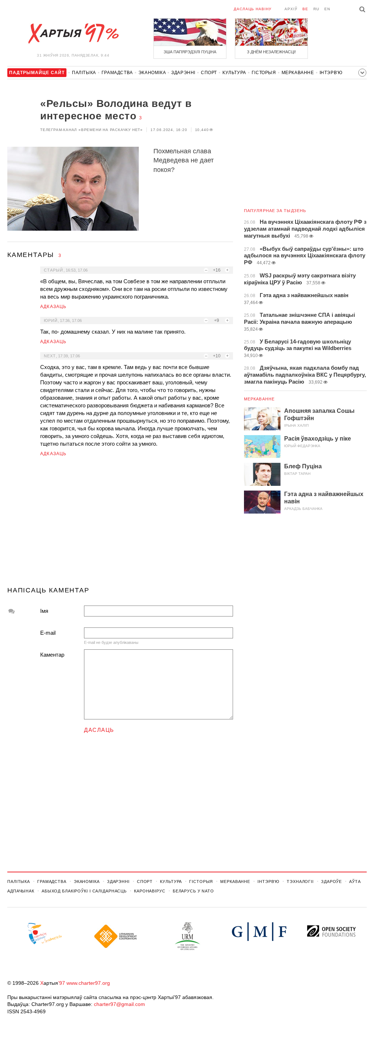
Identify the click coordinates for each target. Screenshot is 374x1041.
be (305, 9)
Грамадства (117, 72)
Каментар (52, 655)
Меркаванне (298, 72)
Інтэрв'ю (331, 72)
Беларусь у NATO (193, 891)
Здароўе (331, 881)
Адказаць (53, 306)
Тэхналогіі (300, 881)
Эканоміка (152, 72)
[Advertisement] (120, 524)
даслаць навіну (252, 9)
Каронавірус (149, 891)
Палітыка (84, 72)
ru (316, 9)
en (327, 9)
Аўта (355, 881)
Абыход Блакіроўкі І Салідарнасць (84, 891)
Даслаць (99, 730)
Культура (234, 72)
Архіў (291, 9)
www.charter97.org (88, 983)
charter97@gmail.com (119, 1004)
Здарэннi (183, 72)
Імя (44, 611)
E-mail (48, 633)
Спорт (209, 72)
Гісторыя (264, 72)
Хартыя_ (73, 33)
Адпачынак (20, 891)
